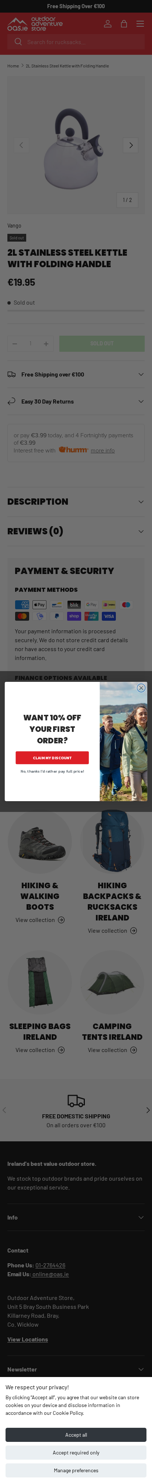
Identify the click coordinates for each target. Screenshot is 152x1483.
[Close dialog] (141, 688)
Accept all (76, 1434)
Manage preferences (76, 1470)
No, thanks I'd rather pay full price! (52, 771)
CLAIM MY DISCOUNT (52, 757)
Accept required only (76, 1452)
